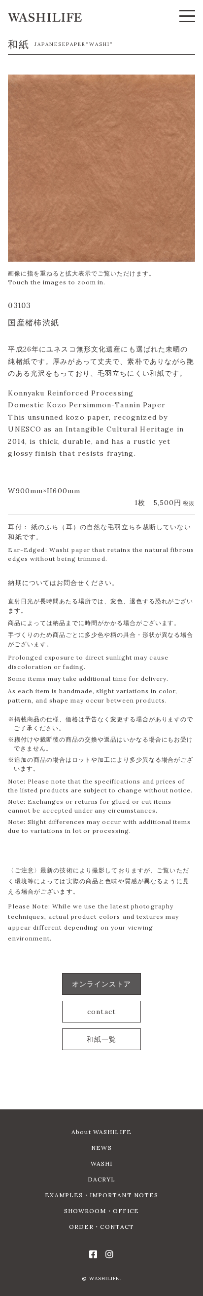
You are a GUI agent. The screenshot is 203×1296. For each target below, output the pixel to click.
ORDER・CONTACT (102, 1226)
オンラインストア (102, 984)
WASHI (102, 1163)
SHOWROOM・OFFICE (101, 1211)
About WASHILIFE (101, 1132)
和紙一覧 (101, 1039)
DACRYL (102, 1179)
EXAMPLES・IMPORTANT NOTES (102, 1195)
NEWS (101, 1147)
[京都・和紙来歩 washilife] (45, 17)
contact (101, 1011)
